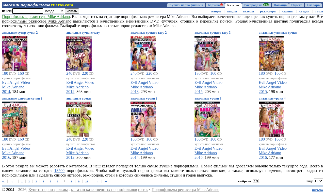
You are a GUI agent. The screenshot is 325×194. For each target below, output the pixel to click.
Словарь (313, 5)
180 (5, 73)
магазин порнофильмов (26, 4)
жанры (216, 11)
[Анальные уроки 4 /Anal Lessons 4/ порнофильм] (271, 118)
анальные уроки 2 (144, 98)
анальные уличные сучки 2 (22, 98)
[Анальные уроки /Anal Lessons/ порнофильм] (79, 118)
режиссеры (268, 11)
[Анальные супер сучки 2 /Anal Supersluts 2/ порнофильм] (14, 52)
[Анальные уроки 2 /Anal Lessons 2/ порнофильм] (143, 118)
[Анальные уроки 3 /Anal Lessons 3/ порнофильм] (207, 118)
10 (86, 181)
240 (69, 73)
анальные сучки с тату (83, 32)
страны (287, 11)
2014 (6, 91)
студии (304, 11)
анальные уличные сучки (278, 32)
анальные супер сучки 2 (20, 32)
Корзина (215, 5)
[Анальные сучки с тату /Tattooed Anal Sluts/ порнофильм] (79, 52)
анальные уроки (78, 98)
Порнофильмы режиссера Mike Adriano (36, 16)
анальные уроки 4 (272, 98)
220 (85, 73)
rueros (143, 189)
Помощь (280, 5)
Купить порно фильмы (186, 5)
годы (319, 11)
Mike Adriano (13, 87)
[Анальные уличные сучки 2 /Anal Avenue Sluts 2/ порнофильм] (14, 118)
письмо (317, 190)
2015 (198, 91)
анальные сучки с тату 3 (212, 32)
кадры (232, 11)
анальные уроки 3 (207, 98)
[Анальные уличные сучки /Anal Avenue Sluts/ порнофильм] (271, 52)
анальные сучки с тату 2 (149, 32)
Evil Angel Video (16, 82)
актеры (248, 11)
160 (21, 73)
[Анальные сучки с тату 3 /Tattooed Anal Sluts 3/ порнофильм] (207, 52)
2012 (70, 91)
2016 (6, 157)
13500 (59, 170)
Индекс (296, 5)
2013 (135, 91)
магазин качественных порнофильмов (104, 189)
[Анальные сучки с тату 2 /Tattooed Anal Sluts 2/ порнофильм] (143, 52)
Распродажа (256, 5)
